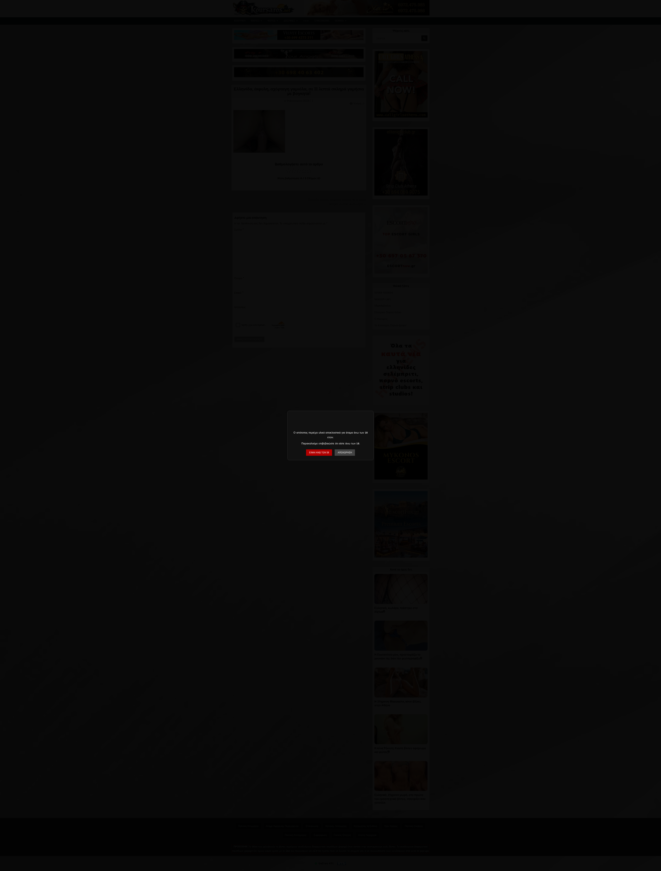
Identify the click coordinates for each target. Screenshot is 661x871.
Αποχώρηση (345, 452)
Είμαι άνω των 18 (319, 452)
